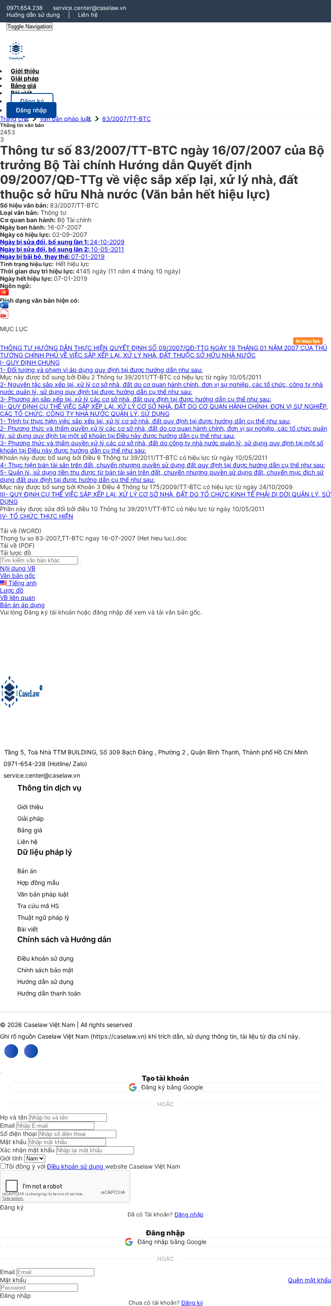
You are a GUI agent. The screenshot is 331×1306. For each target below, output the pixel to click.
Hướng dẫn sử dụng (33, 14)
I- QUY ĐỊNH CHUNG (29, 362)
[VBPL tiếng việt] (4, 293)
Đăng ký (192, 1302)
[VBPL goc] (4, 321)
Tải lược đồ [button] (15, 552)
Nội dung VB (17, 568)
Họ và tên (13, 1117)
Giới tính (11, 1158)
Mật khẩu (13, 1141)
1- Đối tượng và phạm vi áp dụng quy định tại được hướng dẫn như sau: (101, 369)
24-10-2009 (62, 241)
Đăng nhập (189, 1214)
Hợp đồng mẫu (38, 882)
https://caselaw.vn (118, 1036)
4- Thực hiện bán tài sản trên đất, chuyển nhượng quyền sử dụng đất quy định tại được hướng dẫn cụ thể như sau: (162, 464)
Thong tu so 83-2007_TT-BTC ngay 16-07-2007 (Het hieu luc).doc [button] (93, 538)
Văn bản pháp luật (65, 118)
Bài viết (21, 92)
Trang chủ (14, 118)
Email (7, 1125)
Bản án (27, 871)
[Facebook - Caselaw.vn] (11, 1051)
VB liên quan (17, 597)
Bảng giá (29, 830)
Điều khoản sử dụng (45, 958)
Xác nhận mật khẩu (27, 1150)
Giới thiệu (30, 806)
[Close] (1, 1072)
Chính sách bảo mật (45, 970)
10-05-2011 (62, 249)
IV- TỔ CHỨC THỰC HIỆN (36, 516)
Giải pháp (30, 818)
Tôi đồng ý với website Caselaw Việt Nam (93, 1166)
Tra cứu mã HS (38, 905)
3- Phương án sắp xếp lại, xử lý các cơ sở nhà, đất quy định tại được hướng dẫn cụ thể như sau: (135, 399)
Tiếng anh (22, 582)
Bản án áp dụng (22, 604)
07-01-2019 (52, 256)
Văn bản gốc (17, 575)
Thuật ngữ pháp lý (43, 917)
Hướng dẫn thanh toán (49, 993)
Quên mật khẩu (309, 1280)
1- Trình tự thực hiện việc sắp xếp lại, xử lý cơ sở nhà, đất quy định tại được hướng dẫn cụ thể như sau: (145, 421)
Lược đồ (11, 590)
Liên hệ (88, 14)
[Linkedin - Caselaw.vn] (31, 1051)
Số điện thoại (18, 1133)
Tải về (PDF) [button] (17, 545)
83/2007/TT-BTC (126, 118)
